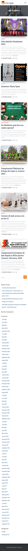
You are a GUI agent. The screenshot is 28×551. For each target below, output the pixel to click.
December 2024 (6, 348)
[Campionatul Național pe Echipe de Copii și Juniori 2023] (14, 154)
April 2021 (4, 459)
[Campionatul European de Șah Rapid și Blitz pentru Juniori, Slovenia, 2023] (14, 243)
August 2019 (5, 483)
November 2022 (6, 413)
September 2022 (6, 418)
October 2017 (5, 521)
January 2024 (5, 377)
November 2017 (6, 518)
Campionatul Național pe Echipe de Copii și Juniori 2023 (12, 171)
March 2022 (5, 433)
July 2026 (4, 319)
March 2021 (5, 462)
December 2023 (6, 380)
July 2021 (4, 453)
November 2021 (6, 442)
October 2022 (5, 415)
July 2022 (4, 421)
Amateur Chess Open (10, 86)
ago (14, 58)
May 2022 (4, 427)
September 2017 (6, 524)
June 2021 (4, 456)
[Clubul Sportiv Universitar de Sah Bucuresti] (8, 3)
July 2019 (4, 486)
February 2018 (5, 509)
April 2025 (4, 339)
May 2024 (4, 369)
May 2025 (4, 337)
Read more (15, 55)
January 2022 (5, 436)
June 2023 (4, 398)
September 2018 (6, 500)
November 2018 (6, 497)
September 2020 (6, 477)
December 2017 (6, 515)
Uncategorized (4, 122)
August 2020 (5, 480)
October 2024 (5, 354)
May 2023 (4, 401)
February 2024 (5, 375)
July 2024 (4, 363)
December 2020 (6, 468)
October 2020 (5, 474)
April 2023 (4, 404)
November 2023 (6, 383)
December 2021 (6, 439)
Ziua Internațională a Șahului (9, 287)
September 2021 (6, 448)
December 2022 (6, 410)
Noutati (3, 39)
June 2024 (4, 366)
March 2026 (5, 328)
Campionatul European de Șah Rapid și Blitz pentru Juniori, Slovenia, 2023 (13, 255)
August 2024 (5, 360)
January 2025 (5, 345)
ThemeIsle (19, 547)
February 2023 (5, 407)
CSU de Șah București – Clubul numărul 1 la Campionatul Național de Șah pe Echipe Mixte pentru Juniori (13, 293)
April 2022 (4, 430)
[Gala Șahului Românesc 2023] (14, 27)
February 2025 (5, 342)
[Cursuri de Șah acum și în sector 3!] (14, 201)
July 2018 (4, 503)
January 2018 (5, 512)
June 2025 (4, 334)
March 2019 (5, 491)
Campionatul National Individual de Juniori (12, 298)
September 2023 (6, 389)
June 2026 (4, 322)
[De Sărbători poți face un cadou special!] (14, 111)
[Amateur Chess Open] (14, 72)
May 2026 (4, 325)
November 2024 (6, 351)
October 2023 (5, 386)
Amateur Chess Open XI (7, 301)
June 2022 (4, 424)
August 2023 (5, 392)
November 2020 (6, 471)
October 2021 (5, 445)
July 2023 (4, 395)
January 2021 (5, 465)
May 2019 (4, 489)
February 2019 (5, 494)
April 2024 (4, 372)
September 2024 (6, 357)
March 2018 (5, 506)
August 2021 (5, 451)
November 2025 (6, 331)
